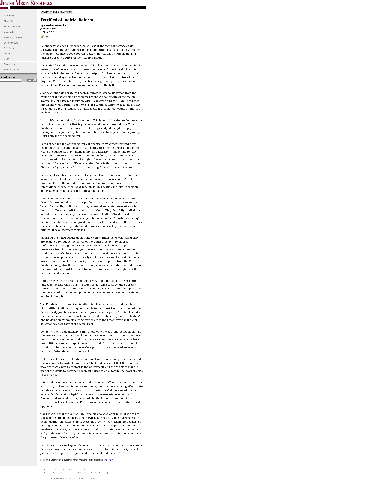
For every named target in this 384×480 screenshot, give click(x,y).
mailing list (108, 460)
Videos (73, 473)
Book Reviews (45, 473)
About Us (57, 470)
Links (80, 473)
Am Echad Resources (61, 473)
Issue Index (82, 470)
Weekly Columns (69, 470)
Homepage (48, 470)
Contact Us (88, 473)
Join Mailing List (100, 473)
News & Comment (95, 470)
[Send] (43, 38)
